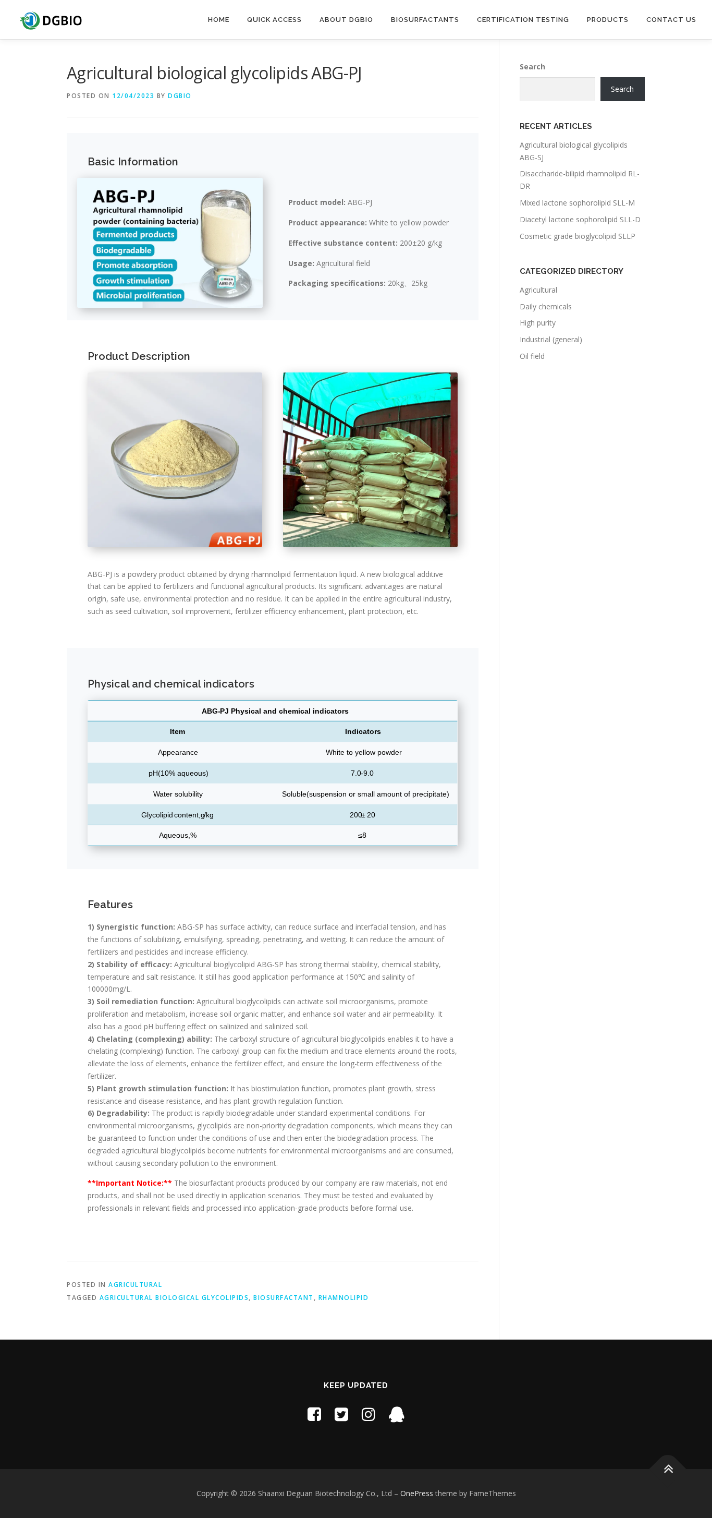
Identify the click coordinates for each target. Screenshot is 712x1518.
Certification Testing (523, 19)
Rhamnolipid (343, 1297)
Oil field (532, 356)
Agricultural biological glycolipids (174, 1297)
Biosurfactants (425, 19)
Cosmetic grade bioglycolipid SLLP (577, 236)
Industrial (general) (551, 339)
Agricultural (135, 1284)
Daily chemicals (546, 306)
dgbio (180, 95)
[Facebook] (314, 1414)
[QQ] (396, 1414)
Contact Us (671, 19)
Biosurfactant (283, 1297)
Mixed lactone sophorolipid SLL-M (577, 203)
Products (608, 19)
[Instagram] (368, 1414)
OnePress (416, 1493)
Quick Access (274, 19)
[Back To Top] (667, 1468)
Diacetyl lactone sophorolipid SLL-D (580, 219)
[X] (341, 1414)
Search (532, 66)
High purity (538, 323)
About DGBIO (346, 19)
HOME (218, 19)
